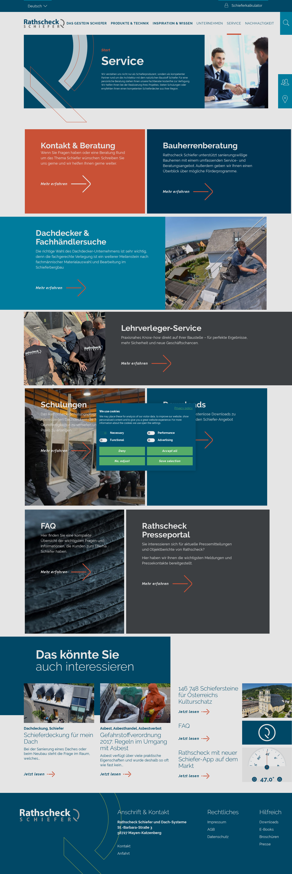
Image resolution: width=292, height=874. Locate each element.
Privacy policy (183, 408)
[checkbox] (103, 433)
